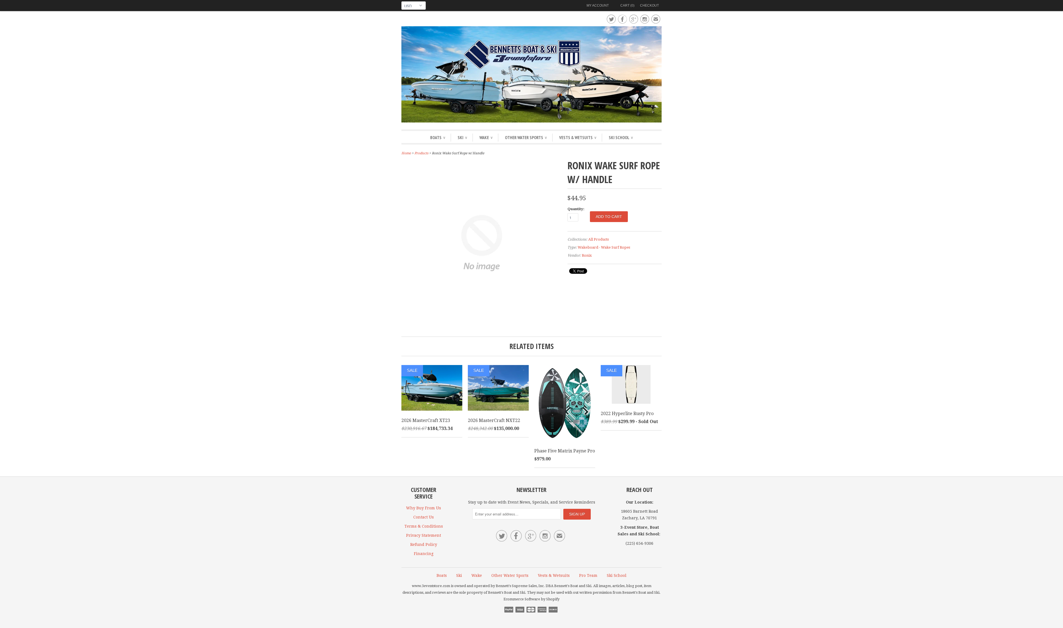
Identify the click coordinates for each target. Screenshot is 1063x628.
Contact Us (423, 517)
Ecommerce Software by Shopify (531, 599)
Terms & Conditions (423, 526)
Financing (424, 553)
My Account (598, 5)
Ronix (587, 255)
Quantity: (575, 209)
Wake (485, 137)
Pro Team (588, 575)
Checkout (649, 5)
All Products (598, 239)
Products (421, 153)
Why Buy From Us (423, 508)
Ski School (621, 137)
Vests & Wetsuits (577, 137)
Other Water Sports (526, 137)
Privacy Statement (423, 535)
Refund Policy (423, 544)
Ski (462, 137)
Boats (437, 137)
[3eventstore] (531, 75)
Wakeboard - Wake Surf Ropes (604, 247)
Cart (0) (627, 5)
